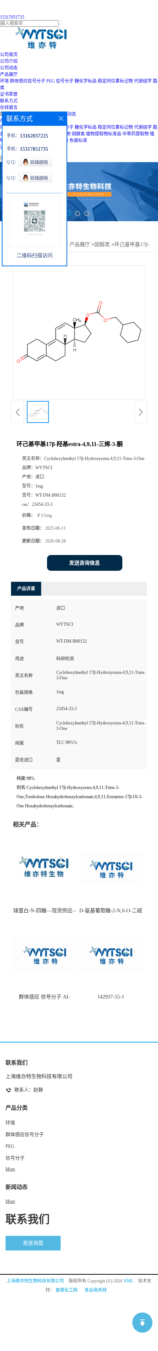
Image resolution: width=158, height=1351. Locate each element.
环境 (4, 81)
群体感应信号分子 (27, 81)
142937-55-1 (110, 997)
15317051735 (12, 17)
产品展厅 (79, 244)
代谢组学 (143, 81)
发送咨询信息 (84, 563)
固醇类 (78, 133)
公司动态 (67, 114)
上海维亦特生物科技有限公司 (35, 1281)
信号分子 (64, 81)
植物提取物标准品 (103, 133)
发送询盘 (33, 1243)
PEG (50, 81)
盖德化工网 (66, 1290)
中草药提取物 (135, 133)
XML (128, 1281)
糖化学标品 (86, 81)
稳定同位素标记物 (115, 81)
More (10, 1169)
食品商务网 (96, 1290)
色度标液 (78, 140)
